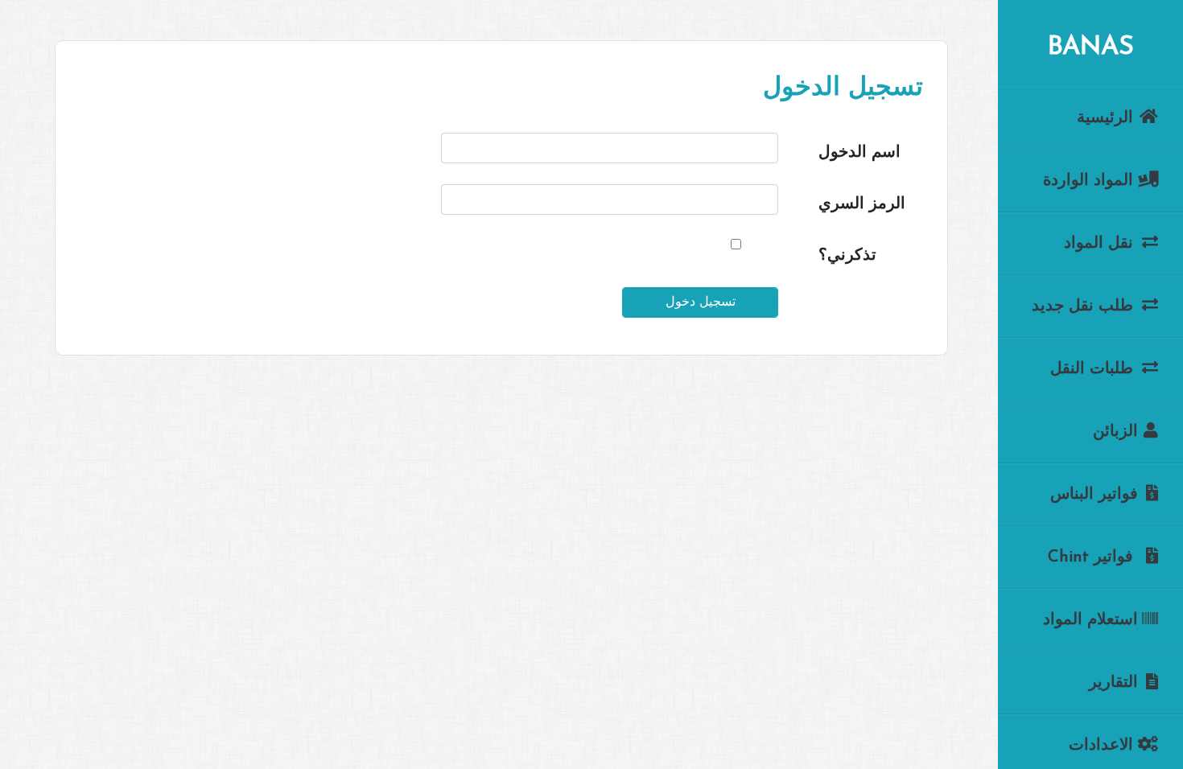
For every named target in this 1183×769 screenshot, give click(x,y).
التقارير (1113, 683)
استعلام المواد (1090, 620)
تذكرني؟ (847, 256)
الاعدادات (1103, 746)
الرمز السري (861, 204)
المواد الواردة (1090, 181)
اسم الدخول (859, 153)
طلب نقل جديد (1085, 306)
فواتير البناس (1094, 495)
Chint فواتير (1093, 557)
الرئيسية (1107, 118)
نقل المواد (1101, 244)
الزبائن (1115, 432)
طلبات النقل (1094, 369)
